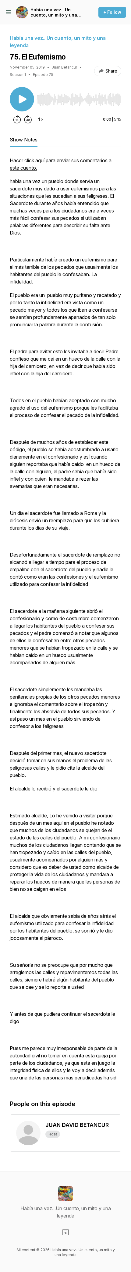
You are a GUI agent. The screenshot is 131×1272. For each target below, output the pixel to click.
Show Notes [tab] (23, 140)
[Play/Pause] (22, 99)
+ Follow (112, 12)
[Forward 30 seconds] (28, 119)
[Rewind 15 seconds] (17, 119)
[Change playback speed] (41, 119)
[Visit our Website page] (65, 1232)
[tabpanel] (65, 622)
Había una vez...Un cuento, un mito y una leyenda (53, 12)
